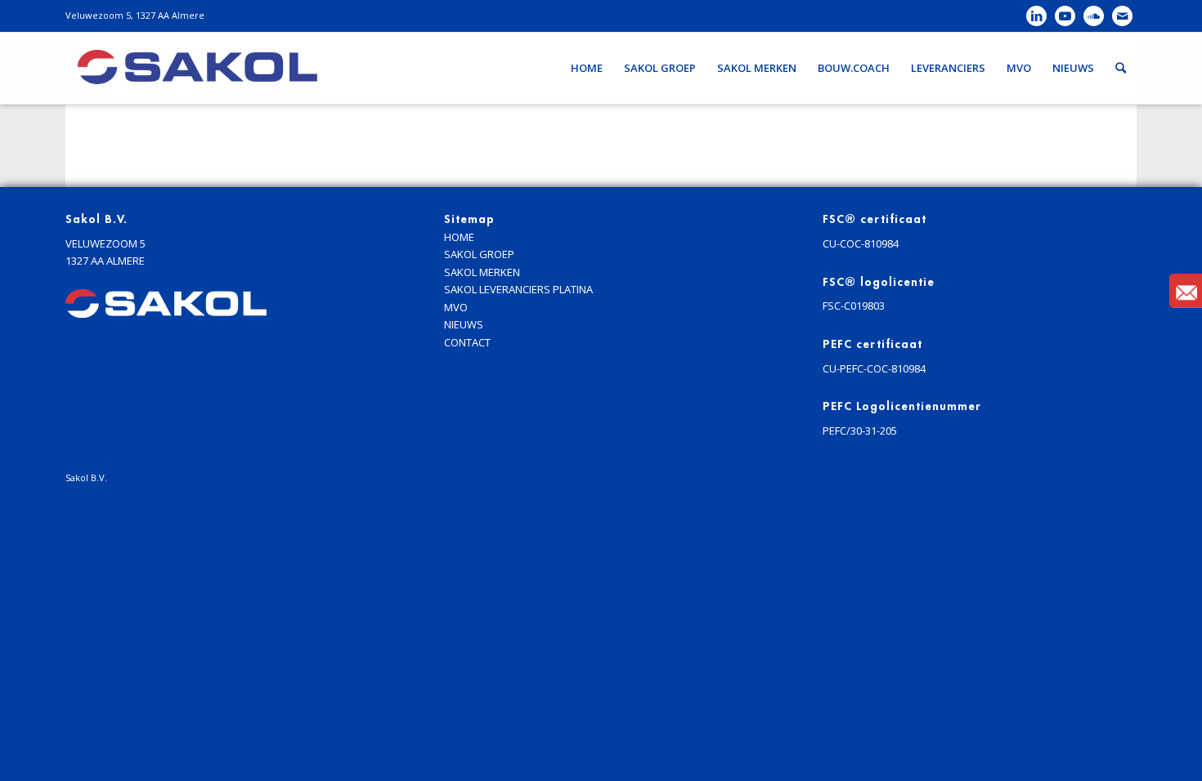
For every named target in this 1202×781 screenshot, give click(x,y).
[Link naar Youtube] (1065, 16)
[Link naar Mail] (1122, 16)
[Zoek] (1120, 68)
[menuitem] (587, 68)
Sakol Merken (482, 272)
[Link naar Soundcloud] (1093, 16)
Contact (467, 342)
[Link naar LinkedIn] (1036, 16)
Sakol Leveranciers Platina (518, 289)
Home (459, 237)
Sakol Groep (479, 254)
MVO (456, 307)
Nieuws (463, 324)
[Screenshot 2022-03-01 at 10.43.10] (196, 68)
